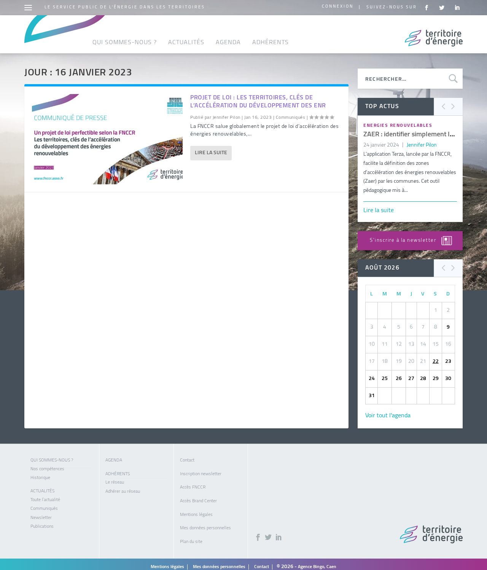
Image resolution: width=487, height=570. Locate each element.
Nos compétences (47, 469)
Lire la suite (211, 153)
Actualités (186, 43)
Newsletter (41, 518)
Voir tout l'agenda (388, 416)
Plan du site (191, 542)
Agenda (228, 43)
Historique (40, 478)
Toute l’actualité (45, 500)
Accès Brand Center (198, 501)
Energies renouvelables (397, 125)
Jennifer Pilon (226, 117)
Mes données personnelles (205, 528)
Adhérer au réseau (122, 491)
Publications (42, 526)
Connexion (337, 7)
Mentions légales (196, 515)
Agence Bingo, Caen (317, 567)
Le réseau (114, 482)
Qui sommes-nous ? (124, 43)
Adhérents (270, 43)
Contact (187, 460)
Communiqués (291, 117)
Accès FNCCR (192, 487)
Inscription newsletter (200, 474)
